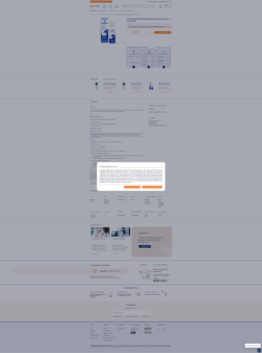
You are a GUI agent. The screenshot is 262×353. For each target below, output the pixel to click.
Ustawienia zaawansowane (132, 187)
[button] (259, 350)
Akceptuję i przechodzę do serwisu (152, 187)
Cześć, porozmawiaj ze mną (253, 345)
